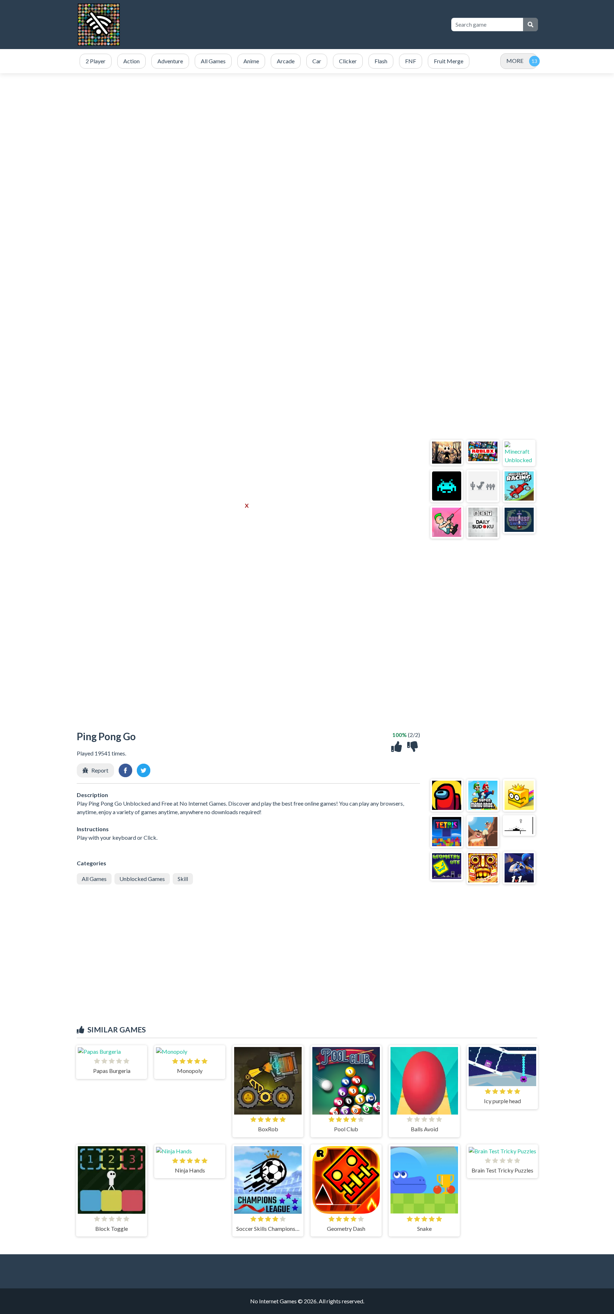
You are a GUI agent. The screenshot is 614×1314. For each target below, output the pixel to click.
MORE (514, 60)
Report (99, 770)
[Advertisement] (307, 141)
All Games (94, 878)
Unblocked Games (142, 878)
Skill (183, 878)
